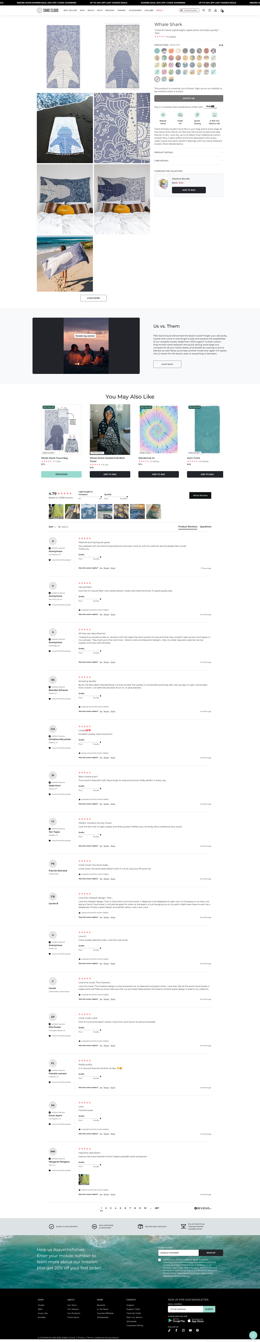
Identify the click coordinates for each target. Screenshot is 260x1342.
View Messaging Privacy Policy (192, 1273)
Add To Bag (189, 190)
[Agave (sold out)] (171, 72)
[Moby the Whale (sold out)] (213, 58)
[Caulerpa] (171, 58)
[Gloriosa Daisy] (185, 58)
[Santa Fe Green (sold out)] (164, 79)
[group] (63, 493)
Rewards (101, 1305)
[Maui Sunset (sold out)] (164, 51)
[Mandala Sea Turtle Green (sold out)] (213, 72)
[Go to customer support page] (209, 10)
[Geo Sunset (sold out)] (171, 79)
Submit (209, 1309)
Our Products (73, 1313)
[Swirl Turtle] (157, 51)
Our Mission (73, 1309)
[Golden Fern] (157, 58)
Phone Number (165, 1248)
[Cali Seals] (185, 65)
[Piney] (192, 58)
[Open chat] (253, 1335)
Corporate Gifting (134, 1325)
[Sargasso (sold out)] (157, 65)
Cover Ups (43, 1313)
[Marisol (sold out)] (213, 65)
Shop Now (167, 364)
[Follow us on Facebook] (176, 1330)
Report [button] (106, 568)
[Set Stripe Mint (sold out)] (157, 72)
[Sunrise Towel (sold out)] (192, 72)
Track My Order (133, 1313)
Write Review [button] (200, 495)
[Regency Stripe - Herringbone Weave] (206, 58)
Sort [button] (51, 526)
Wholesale (131, 1321)
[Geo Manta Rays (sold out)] (164, 72)
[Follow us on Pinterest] (197, 1330)
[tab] (187, 527)
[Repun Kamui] (192, 65)
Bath (40, 1309)
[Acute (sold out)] (171, 65)
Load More (93, 298)
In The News (102, 1309)
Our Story (72, 1305)
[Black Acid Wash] (178, 65)
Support (130, 1305)
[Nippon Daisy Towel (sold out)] (206, 65)
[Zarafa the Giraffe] (199, 51)
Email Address (175, 1304)
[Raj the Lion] (192, 51)
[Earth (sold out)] (206, 72)
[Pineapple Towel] (178, 51)
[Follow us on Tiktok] (169, 1330)
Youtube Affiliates (105, 1313)
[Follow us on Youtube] (190, 1330)
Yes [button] (101, 568)
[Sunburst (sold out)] (199, 72)
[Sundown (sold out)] (178, 72)
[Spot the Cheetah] (206, 51)
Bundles (42, 1317)
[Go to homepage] (47, 10)
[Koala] (164, 58)
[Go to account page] (215, 10)
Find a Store (73, 1317)
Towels (41, 1305)
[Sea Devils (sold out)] (185, 72)
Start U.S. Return (134, 1317)
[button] (56, 511)
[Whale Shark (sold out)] (157, 79)
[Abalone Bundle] (163, 185)
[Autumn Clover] (178, 58)
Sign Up (211, 1252)
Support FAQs (133, 1309)
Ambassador (103, 1317)
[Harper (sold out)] (185, 51)
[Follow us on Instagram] (183, 1330)
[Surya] (199, 58)
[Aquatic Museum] (199, 65)
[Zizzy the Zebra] (213, 51)
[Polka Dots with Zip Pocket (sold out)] (171, 51)
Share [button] (113, 568)
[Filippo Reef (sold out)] (164, 65)
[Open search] (203, 10)
